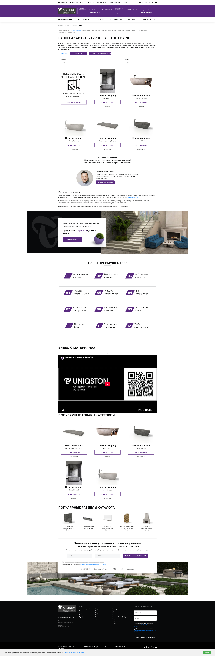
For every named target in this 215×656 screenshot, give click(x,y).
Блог (113, 619)
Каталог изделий (65, 19)
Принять (207, 653)
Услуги (101, 19)
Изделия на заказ (85, 19)
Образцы (115, 623)
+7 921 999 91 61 (94, 13)
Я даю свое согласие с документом (83, 562)
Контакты (147, 19)
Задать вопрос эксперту (105, 182)
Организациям (102, 2)
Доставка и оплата (78, 2)
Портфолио (132, 19)
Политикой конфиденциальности (74, 653)
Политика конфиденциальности (63, 626)
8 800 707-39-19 (95, 9)
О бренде (64, 2)
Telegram (135, 9)
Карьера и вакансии (119, 613)
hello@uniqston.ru (119, 13)
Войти (143, 12)
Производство (116, 19)
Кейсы (125, 2)
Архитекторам (115, 2)
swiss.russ (64, 53)
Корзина (149, 12)
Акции (92, 2)
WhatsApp (129, 9)
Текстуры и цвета (78, 53)
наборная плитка (75, 31)
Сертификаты (116, 621)
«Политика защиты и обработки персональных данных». (93, 564)
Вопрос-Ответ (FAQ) (119, 617)
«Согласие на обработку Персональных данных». (92, 562)
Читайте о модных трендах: (100, 53)
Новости (115, 615)
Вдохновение (116, 611)
